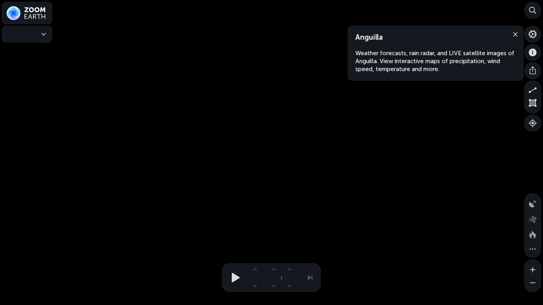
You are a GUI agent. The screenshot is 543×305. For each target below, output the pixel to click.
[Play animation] (233, 277)
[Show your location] (533, 123)
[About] (533, 52)
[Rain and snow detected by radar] (533, 202)
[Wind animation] (533, 218)
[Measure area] (533, 105)
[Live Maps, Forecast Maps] (27, 34)
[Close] (513, 34)
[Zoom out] (533, 283)
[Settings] (533, 34)
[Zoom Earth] (27, 13)
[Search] (533, 10)
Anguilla (369, 37)
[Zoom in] (533, 268)
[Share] (533, 71)
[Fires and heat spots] (533, 233)
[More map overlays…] (533, 249)
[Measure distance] (533, 89)
